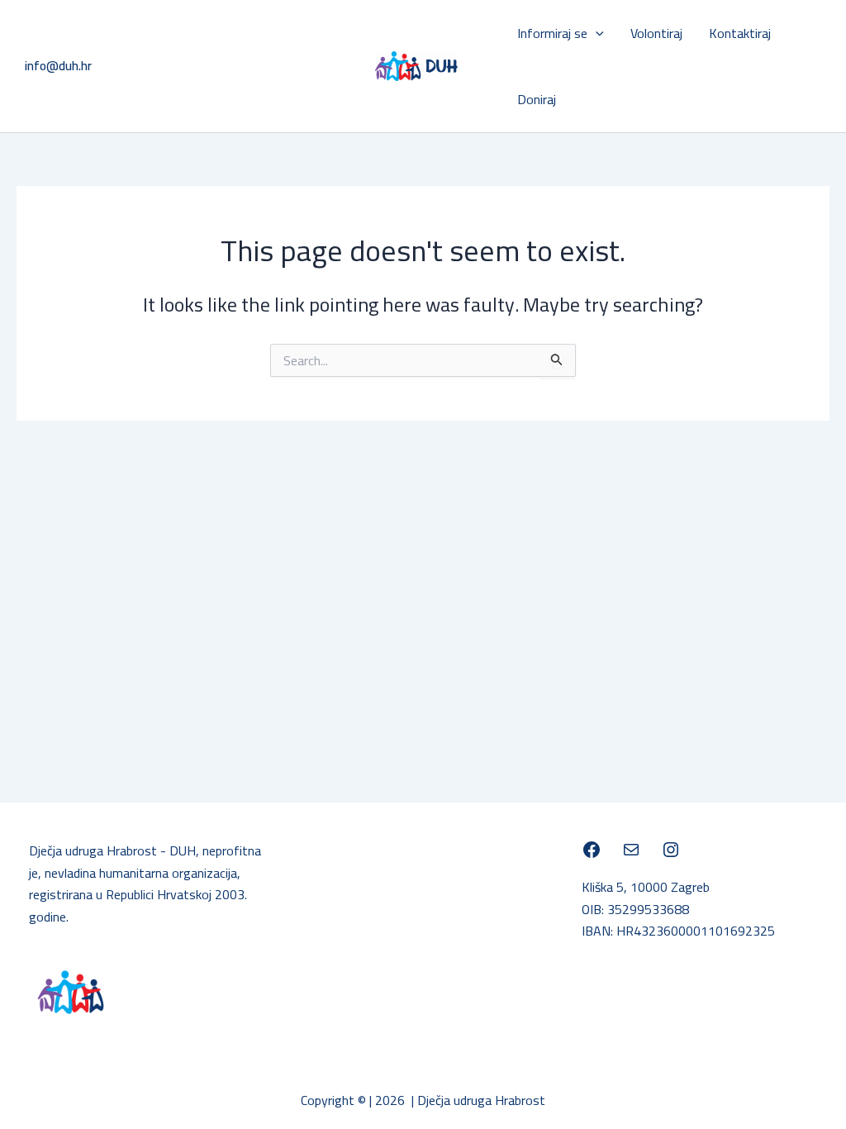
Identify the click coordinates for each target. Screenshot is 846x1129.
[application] (595, 33)
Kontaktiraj (740, 33)
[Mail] (631, 850)
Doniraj (536, 99)
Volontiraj (656, 33)
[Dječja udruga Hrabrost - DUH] (591, 850)
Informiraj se (552, 33)
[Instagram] (671, 850)
